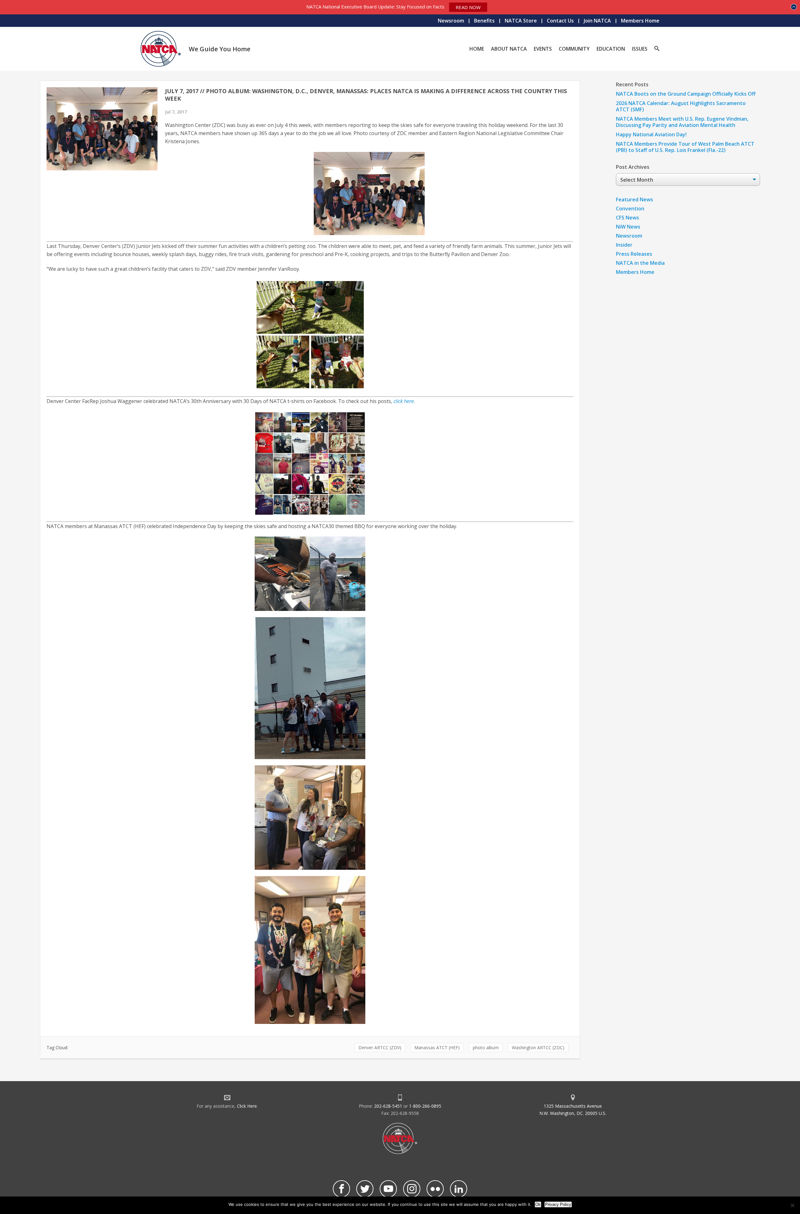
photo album (486, 1047)
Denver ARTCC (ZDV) (379, 1047)
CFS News (627, 217)
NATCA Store (521, 20)
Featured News (634, 199)
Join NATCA (597, 20)
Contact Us (560, 20)
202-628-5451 (388, 1106)
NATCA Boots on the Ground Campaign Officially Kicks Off (686, 93)
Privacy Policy (558, 1204)
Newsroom (451, 20)
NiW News (628, 226)
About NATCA (509, 48)
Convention (630, 208)
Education (611, 48)
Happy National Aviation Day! (651, 134)
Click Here (247, 1106)
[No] (792, 1205)
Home (476, 48)
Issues (640, 48)
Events (543, 48)
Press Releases (634, 253)
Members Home (640, 20)
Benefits (484, 20)
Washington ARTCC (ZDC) (538, 1047)
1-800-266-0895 (425, 1106)
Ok (538, 1204)
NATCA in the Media (640, 262)
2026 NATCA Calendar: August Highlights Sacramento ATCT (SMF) (681, 106)
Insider (624, 244)
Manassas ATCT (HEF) (437, 1047)
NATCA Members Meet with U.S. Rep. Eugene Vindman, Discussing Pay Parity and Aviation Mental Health (682, 121)
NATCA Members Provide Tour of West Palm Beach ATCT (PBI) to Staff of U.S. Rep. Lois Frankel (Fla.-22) (685, 147)
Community (574, 48)
